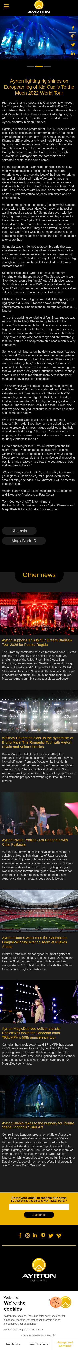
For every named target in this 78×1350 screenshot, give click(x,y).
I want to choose (39, 1344)
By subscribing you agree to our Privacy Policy (39, 1199)
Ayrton (39, 8)
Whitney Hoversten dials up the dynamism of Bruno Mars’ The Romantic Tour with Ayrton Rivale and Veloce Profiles (37, 742)
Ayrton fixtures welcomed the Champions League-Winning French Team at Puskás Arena (34, 942)
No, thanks (13, 1344)
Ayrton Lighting (39, 1270)
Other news (39, 574)
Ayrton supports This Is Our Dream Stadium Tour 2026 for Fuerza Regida (37, 642)
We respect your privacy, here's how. (23, 1329)
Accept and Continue (65, 1344)
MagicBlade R (24, 541)
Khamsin (19, 531)
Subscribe (39, 1214)
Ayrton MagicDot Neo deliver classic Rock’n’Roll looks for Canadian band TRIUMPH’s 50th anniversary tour (31, 1033)
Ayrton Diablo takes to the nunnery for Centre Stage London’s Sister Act (38, 1125)
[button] (30, 66)
